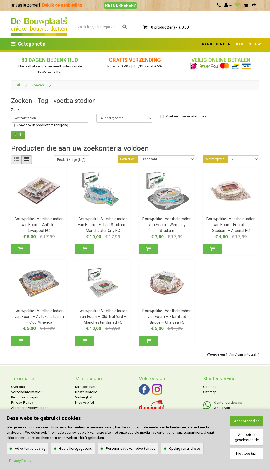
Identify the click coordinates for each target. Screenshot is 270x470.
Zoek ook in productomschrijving (42, 125)
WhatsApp (222, 408)
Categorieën (31, 44)
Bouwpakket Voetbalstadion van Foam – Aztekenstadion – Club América (39, 316)
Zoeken (37, 85)
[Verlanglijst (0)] (237, 5)
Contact (209, 387)
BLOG (239, 44)
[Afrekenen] (254, 5)
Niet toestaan (247, 454)
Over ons (18, 387)
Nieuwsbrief (84, 402)
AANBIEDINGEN (216, 44)
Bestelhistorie (86, 392)
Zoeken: (17, 110)
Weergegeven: (215, 159)
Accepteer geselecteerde (247, 437)
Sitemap (209, 392)
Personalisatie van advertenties (130, 449)
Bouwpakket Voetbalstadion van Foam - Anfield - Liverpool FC (39, 225)
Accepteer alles (247, 421)
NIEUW (254, 44)
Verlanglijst (84, 397)
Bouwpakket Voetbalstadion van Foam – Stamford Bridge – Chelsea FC (166, 316)
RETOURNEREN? (120, 5)
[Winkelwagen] (246, 5)
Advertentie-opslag (30, 449)
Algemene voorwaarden (30, 408)
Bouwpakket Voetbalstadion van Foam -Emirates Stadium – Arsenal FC (230, 225)
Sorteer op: (127, 159)
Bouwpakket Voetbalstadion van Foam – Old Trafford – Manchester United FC (103, 316)
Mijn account (85, 387)
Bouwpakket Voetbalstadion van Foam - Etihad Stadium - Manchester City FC (103, 225)
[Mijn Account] (228, 5)
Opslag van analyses (185, 449)
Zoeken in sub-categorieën (187, 116)
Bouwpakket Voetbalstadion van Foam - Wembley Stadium (166, 225)
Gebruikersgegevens (75, 449)
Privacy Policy (22, 402)
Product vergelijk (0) (71, 160)
